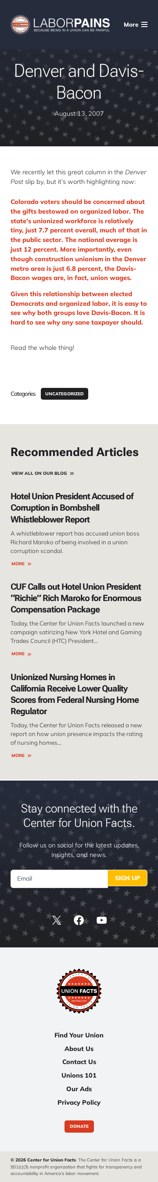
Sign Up (127, 878)
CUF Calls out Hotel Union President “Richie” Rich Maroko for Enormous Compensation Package (76, 598)
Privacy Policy (79, 1102)
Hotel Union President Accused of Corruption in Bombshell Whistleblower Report (72, 507)
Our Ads (79, 1089)
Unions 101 (79, 1075)
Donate (79, 1127)
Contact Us (79, 1062)
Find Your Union (79, 1035)
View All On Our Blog (39, 473)
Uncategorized (64, 394)
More (18, 564)
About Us (79, 1048)
